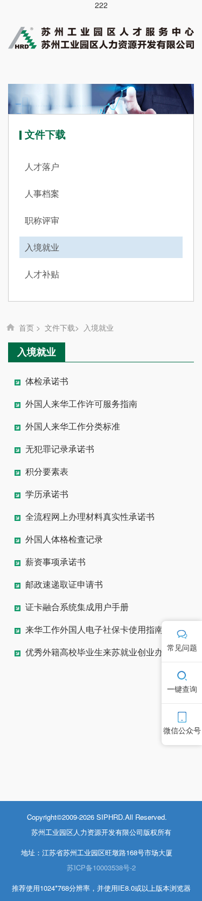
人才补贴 (42, 274)
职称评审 (42, 220)
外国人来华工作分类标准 (72, 426)
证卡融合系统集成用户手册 (77, 607)
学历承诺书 (46, 494)
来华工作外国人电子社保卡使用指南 (94, 629)
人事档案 (42, 193)
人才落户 (42, 166)
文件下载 (60, 327)
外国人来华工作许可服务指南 (81, 404)
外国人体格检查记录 (64, 539)
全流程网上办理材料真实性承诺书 (90, 516)
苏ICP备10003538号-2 (101, 867)
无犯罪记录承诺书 (59, 449)
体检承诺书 (46, 381)
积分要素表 (46, 471)
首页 (26, 327)
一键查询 (182, 688)
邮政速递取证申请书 (64, 584)
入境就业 (42, 247)
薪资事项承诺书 (55, 562)
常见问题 (182, 647)
